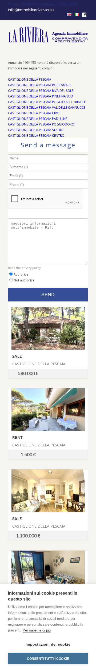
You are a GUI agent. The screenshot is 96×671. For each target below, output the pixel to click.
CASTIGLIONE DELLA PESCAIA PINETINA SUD (40, 96)
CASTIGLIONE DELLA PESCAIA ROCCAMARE (39, 85)
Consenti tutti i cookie (48, 659)
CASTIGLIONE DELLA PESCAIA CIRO (33, 113)
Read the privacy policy (24, 268)
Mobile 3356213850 (60, 4)
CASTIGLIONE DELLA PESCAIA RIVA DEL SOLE (40, 90)
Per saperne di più (37, 630)
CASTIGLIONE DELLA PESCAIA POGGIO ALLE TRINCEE (47, 102)
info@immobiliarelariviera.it (31, 9)
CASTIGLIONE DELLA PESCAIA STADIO (35, 130)
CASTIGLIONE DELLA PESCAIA (29, 79)
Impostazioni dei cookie (48, 644)
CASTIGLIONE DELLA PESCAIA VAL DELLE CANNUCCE (46, 107)
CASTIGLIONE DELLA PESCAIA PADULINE (37, 118)
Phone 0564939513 (25, 4)
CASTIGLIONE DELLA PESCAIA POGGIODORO (41, 124)
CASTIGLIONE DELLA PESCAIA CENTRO (36, 135)
